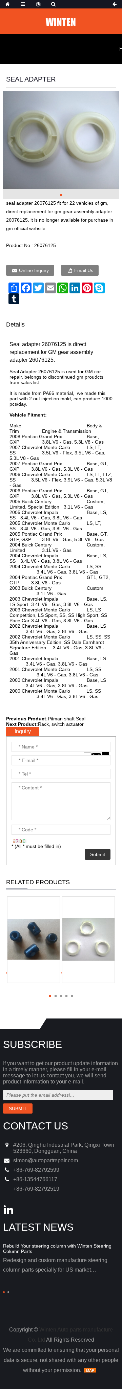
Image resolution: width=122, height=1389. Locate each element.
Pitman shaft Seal (66, 718)
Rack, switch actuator (61, 724)
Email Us (83, 270)
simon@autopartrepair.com (45, 1160)
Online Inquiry (34, 270)
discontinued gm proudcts (75, 377)
